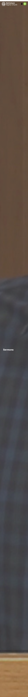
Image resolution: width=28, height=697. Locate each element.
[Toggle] (24, 3)
